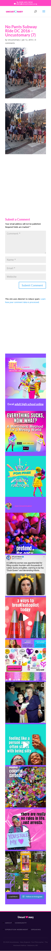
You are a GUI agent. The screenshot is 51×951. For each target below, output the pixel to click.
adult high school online (29, 404)
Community (21, 923)
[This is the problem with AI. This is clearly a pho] (25, 575)
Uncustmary (25, 917)
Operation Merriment (16, 929)
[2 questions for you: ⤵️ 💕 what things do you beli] (25, 533)
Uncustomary (14, 39)
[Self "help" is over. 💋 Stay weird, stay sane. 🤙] (25, 744)
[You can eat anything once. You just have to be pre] (25, 829)
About (8, 923)
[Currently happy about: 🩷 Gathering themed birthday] (25, 871)
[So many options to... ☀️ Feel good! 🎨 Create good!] (25, 660)
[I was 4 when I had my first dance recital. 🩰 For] (25, 702)
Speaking (36, 929)
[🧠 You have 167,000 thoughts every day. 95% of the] (25, 617)
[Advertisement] (25, 179)
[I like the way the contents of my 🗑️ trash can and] (25, 787)
